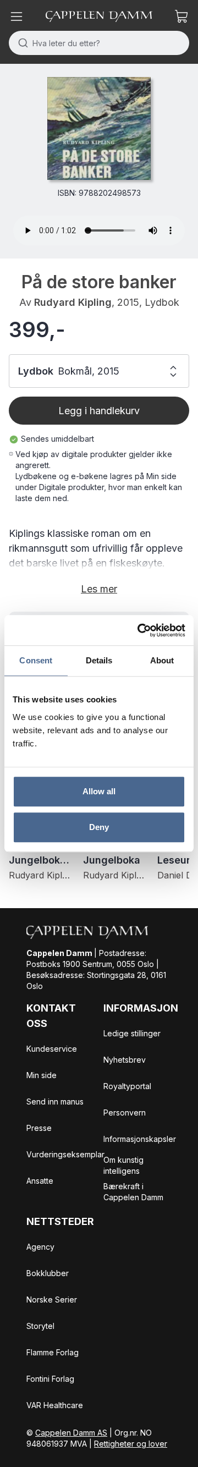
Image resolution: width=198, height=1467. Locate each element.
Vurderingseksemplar (65, 1154)
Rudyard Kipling (73, 302)
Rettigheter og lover (130, 1443)
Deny (99, 827)
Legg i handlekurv (99, 410)
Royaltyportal (127, 1086)
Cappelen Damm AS (71, 1432)
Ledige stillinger (132, 1033)
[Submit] (20, 43)
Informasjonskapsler (139, 1139)
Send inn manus (55, 1101)
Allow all (99, 791)
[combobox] (99, 43)
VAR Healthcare (54, 1405)
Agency (40, 1246)
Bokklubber (47, 1273)
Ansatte (39, 1180)
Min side (41, 1075)
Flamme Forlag (52, 1352)
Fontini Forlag (50, 1378)
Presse (39, 1128)
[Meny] (16, 16)
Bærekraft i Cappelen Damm (133, 1192)
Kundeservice (51, 1048)
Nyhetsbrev (124, 1059)
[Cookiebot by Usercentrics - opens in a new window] (139, 630)
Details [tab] (99, 660)
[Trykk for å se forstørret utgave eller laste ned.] (98, 128)
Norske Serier (51, 1299)
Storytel (40, 1326)
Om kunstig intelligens (123, 1165)
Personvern (124, 1112)
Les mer (99, 589)
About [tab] (162, 660)
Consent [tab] (35, 660)
